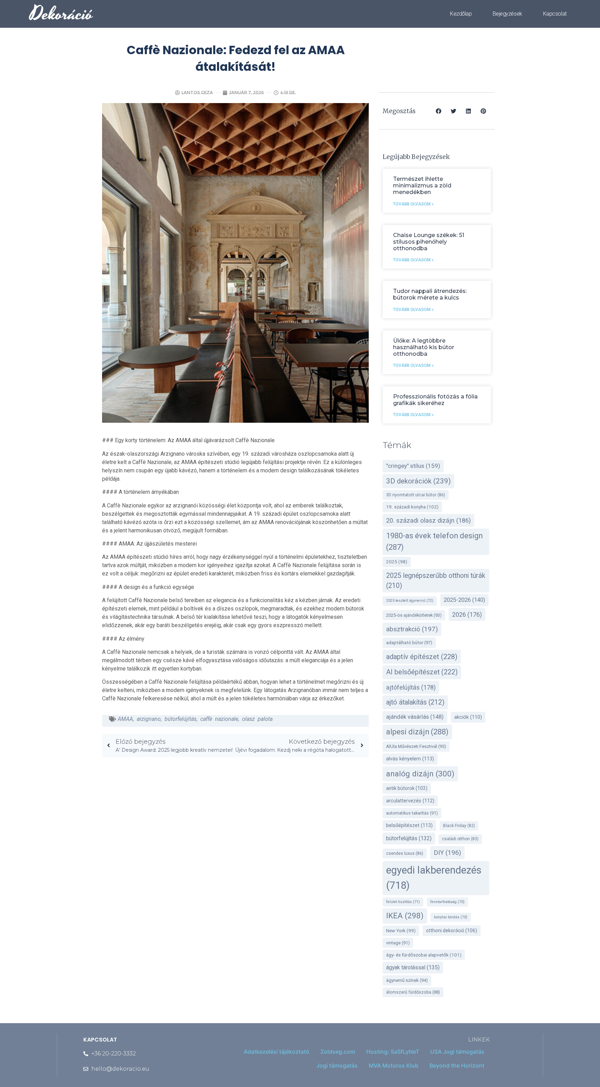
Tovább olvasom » (413, 204)
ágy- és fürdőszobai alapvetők (423, 955)
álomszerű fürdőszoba (413, 992)
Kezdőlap (461, 13)
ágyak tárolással (413, 967)
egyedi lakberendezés (434, 877)
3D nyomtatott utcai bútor (415, 494)
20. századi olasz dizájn (428, 520)
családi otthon (460, 838)
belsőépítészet (409, 825)
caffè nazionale (219, 719)
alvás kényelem (410, 759)
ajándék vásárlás (415, 717)
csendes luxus (404, 853)
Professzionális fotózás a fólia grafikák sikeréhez (435, 399)
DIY (447, 853)
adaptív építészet (421, 656)
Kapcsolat (555, 13)
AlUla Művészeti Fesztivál (416, 746)
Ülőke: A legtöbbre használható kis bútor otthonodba (423, 347)
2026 (467, 614)
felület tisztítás (403, 902)
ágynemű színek (407, 980)
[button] (438, 111)
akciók (468, 717)
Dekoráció (61, 14)
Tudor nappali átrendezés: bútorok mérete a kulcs (430, 294)
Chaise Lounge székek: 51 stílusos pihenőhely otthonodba (428, 242)
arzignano (149, 719)
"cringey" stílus (413, 465)
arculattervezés (410, 801)
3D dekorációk (418, 481)
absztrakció (412, 629)
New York (401, 930)
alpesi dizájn (417, 731)
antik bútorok (406, 788)
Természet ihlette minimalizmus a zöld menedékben (422, 185)
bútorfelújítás (181, 719)
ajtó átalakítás (415, 702)
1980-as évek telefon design (434, 541)
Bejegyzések (507, 13)
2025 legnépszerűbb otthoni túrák (435, 581)
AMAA (125, 719)
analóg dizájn (420, 773)
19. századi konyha (412, 506)
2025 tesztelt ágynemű (409, 600)
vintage (398, 942)
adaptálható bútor (409, 642)
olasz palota (257, 719)
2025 (396, 561)
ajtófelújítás (411, 687)
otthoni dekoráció (451, 930)
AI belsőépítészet (422, 672)
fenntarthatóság (447, 902)
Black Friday (459, 825)
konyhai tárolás (450, 917)
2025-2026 (464, 600)
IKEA (405, 915)
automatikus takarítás (412, 813)
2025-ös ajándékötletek (414, 615)
